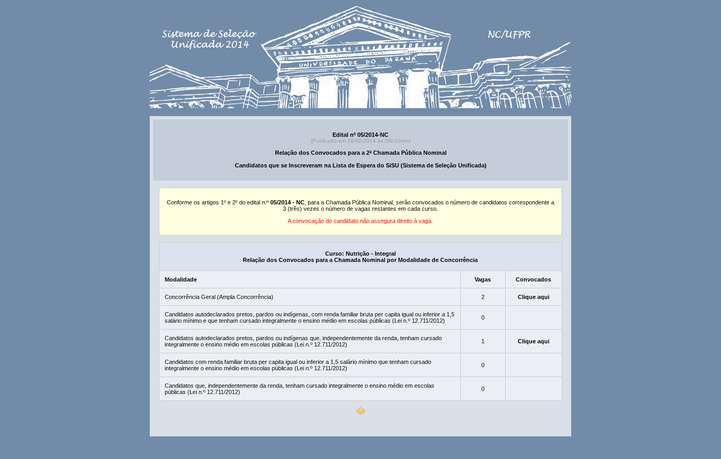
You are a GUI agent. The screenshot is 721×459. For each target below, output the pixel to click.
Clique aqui (533, 297)
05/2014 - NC (287, 202)
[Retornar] (360, 411)
